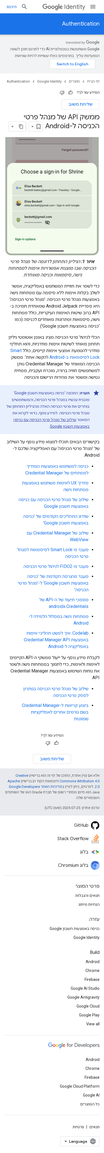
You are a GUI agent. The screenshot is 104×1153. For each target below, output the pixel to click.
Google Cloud (88, 1006)
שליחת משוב (81, 104)
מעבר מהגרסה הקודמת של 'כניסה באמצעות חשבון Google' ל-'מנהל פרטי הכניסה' (53, 583)
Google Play (89, 1015)
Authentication (81, 23)
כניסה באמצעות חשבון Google (75, 928)
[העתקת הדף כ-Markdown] (21, 126)
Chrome (92, 970)
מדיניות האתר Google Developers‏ (35, 787)
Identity (74, 7)
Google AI (91, 1095)
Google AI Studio (85, 988)
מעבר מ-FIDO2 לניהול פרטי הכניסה (56, 566)
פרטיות (78, 1127)
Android (93, 961)
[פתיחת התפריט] (92, 6)
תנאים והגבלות (87, 895)
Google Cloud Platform (80, 1086)
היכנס (12, 6)
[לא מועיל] (62, 92)
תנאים (94, 1127)
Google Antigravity (83, 997)
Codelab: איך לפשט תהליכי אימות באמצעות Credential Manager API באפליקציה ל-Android (56, 639)
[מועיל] (70, 92)
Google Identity (49, 81)
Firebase (92, 979)
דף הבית (93, 81)
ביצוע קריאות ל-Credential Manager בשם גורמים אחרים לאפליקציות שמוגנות (55, 712)
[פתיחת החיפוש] (24, 6)
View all (93, 1024)
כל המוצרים (90, 1104)
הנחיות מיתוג (89, 904)
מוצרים (74, 81)
